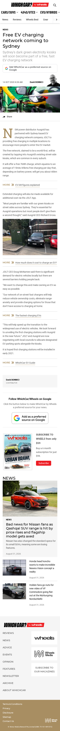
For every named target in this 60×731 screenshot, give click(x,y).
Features (9, 668)
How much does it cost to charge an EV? (36, 262)
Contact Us (8, 721)
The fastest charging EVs (28, 315)
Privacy (6, 708)
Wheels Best (32, 19)
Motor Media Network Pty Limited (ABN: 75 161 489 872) (31, 727)
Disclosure (8, 712)
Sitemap (7, 717)
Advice (7, 647)
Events (7, 654)
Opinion (8, 661)
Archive (8, 683)
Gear (45, 19)
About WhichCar (14, 690)
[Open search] (55, 5)
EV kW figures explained (27, 185)
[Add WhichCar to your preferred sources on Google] (30, 418)
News (5, 19)
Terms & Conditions (12, 704)
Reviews (17, 19)
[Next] (56, 19)
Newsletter (11, 675)
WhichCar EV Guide (25, 362)
